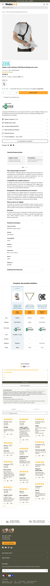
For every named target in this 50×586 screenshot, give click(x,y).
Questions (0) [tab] (36, 409)
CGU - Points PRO (21, 581)
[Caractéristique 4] (26, 167)
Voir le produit (17, 312)
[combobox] (25, 7)
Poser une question (25, 385)
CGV (11, 581)
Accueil (3, 11)
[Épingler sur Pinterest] (13, 145)
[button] (47, 4)
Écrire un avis (25, 382)
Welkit (6, 579)
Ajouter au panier (33, 92)
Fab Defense (5, 70)
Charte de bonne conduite (32, 581)
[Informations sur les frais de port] (22, 77)
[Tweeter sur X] (8, 145)
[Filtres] (6, 413)
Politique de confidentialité (7, 582)
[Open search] (3, 413)
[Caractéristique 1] (23, 167)
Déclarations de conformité (29, 582)
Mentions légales (5, 581)
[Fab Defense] (6, 63)
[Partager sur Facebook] (11, 145)
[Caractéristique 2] (24, 167)
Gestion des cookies (17, 582)
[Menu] (2, 4)
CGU (15, 581)
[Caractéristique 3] (25, 167)
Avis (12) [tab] (13, 409)
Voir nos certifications (9, 543)
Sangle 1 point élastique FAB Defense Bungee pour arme (17, 11)
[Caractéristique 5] (27, 167)
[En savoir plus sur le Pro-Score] (8, 106)
